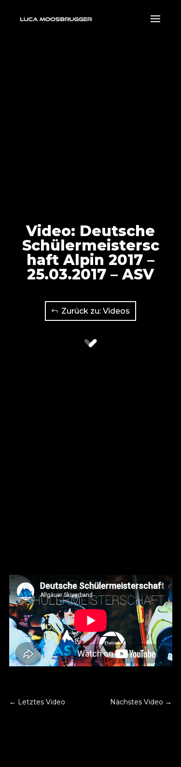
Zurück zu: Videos (95, 311)
